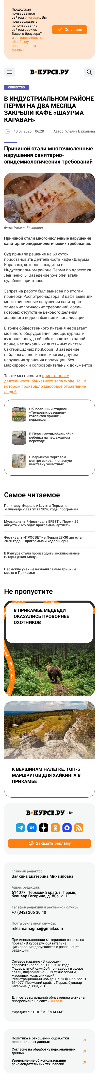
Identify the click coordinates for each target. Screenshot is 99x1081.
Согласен (73, 29)
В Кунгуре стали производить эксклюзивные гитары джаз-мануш (42, 555)
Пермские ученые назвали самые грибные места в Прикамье (40, 571)
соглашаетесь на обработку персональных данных (27, 44)
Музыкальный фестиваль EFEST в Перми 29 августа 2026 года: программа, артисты (41, 523)
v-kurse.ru (32, 18)
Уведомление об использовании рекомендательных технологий (39, 1062)
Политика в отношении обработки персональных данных (40, 1040)
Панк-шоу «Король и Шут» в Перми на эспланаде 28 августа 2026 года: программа (41, 507)
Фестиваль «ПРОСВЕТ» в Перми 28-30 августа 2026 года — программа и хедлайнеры (43, 539)
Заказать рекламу (53, 843)
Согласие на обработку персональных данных (44, 1051)
